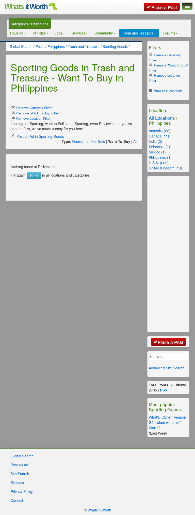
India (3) (155, 141)
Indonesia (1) (159, 146)
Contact (17, 500)
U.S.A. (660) (159, 162)
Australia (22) (159, 130)
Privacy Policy (22, 491)
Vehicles (39, 33)
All (135, 141)
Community (103, 33)
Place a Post (164, 7)
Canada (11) (159, 136)
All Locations (162, 118)
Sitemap (17, 482)
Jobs (58, 33)
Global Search (22, 455)
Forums (169, 33)
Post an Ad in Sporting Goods (39, 136)
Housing (16, 33)
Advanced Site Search (166, 367)
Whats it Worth (99, 509)
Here (34, 175)
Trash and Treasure (138, 33)
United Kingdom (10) (165, 167)
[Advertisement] (75, 187)
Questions (80, 141)
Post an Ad (19, 464)
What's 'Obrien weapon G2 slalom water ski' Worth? (167, 422)
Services (78, 33)
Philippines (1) (160, 157)
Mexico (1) (157, 151)
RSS (163, 389)
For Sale (98, 141)
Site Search (20, 473)
